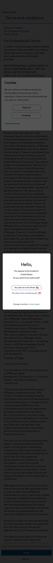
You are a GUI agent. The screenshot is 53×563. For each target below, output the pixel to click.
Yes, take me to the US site (24, 288)
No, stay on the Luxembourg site (24, 293)
